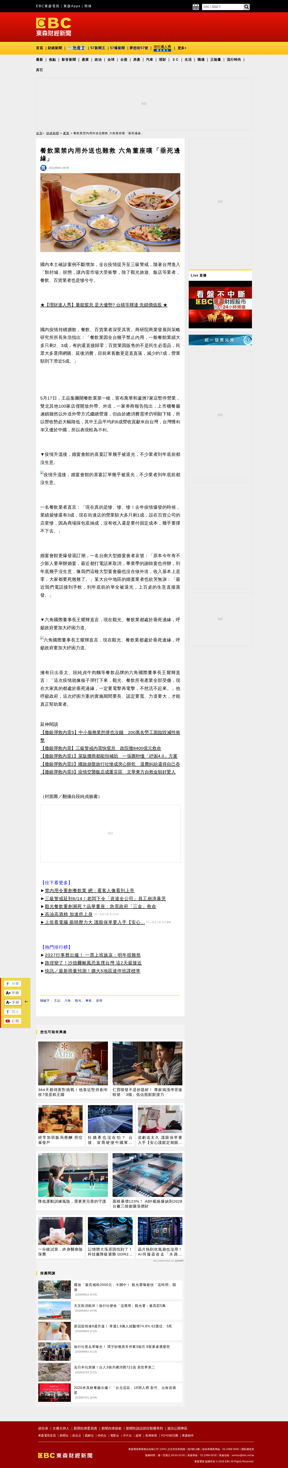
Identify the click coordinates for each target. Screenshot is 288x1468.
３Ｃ (175, 59)
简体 (88, 6)
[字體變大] (12, 994)
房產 (136, 59)
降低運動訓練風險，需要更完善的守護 (72, 1201)
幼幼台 (102, 1435)
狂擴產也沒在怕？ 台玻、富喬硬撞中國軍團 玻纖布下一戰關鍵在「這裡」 (110, 1140)
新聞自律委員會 (85, 1428)
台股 (124, 59)
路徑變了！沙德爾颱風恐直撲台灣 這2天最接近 (93, 962)
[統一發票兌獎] (220, 344)
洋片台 (127, 1435)
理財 (162, 59)
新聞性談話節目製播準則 (144, 1428)
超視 (138, 1435)
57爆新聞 (117, 48)
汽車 (149, 59)
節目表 (43, 1428)
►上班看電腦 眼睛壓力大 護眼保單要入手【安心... (92, 922)
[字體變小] (13, 1004)
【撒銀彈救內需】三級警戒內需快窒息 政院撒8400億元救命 (100, 748)
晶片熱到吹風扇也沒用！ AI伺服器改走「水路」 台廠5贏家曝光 (160, 1252)
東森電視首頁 (47, 1435)
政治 (98, 59)
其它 (39, 70)
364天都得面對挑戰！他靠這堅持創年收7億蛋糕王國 (73, 1092)
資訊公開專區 (177, 1428)
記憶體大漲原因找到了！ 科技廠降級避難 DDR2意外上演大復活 (110, 1252)
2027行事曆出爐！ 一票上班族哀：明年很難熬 (93, 955)
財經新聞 (55, 48)
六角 (68, 1000)
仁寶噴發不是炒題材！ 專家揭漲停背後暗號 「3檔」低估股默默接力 (147, 1092)
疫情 (99, 1000)
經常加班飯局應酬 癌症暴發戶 (60, 1140)
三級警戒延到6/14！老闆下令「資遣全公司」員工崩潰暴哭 (105, 898)
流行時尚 (234, 59)
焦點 (52, 59)
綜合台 (76, 1435)
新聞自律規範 (111, 1428)
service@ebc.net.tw (243, 1455)
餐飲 (89, 1000)
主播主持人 (60, 1428)
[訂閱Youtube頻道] (12, 1022)
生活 (188, 59)
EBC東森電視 (48, 6)
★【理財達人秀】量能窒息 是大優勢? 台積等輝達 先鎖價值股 (101, 304)
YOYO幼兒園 (169, 1435)
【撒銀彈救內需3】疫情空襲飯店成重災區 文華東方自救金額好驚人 (108, 771)
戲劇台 (89, 1435)
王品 (57, 1000)
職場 (201, 59)
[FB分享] (12, 985)
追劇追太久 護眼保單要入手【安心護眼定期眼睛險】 (160, 1140)
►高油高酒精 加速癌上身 (66, 914)
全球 (111, 59)
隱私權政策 (247, 1449)
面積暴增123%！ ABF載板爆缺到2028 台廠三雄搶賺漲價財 (147, 1203)
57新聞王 (97, 48)
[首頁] (53, 26)
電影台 (114, 1435)
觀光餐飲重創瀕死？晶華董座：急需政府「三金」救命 (100, 906)
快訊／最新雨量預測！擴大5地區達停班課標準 (92, 970)
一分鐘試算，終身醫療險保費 (60, 1251)
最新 (39, 59)
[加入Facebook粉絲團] (12, 1013)
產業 (85, 59)
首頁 (39, 48)
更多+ (182, 48)
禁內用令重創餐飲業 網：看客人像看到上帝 (90, 890)
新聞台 (64, 1435)
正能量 (215, 59)
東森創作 (188, 1435)
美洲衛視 (151, 1435)
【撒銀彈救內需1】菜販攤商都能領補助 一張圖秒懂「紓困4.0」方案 (109, 756)
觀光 (78, 1000)
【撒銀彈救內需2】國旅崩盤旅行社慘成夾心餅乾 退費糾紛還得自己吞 (110, 764)
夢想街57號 (139, 48)
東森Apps (72, 6)
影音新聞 (69, 59)
